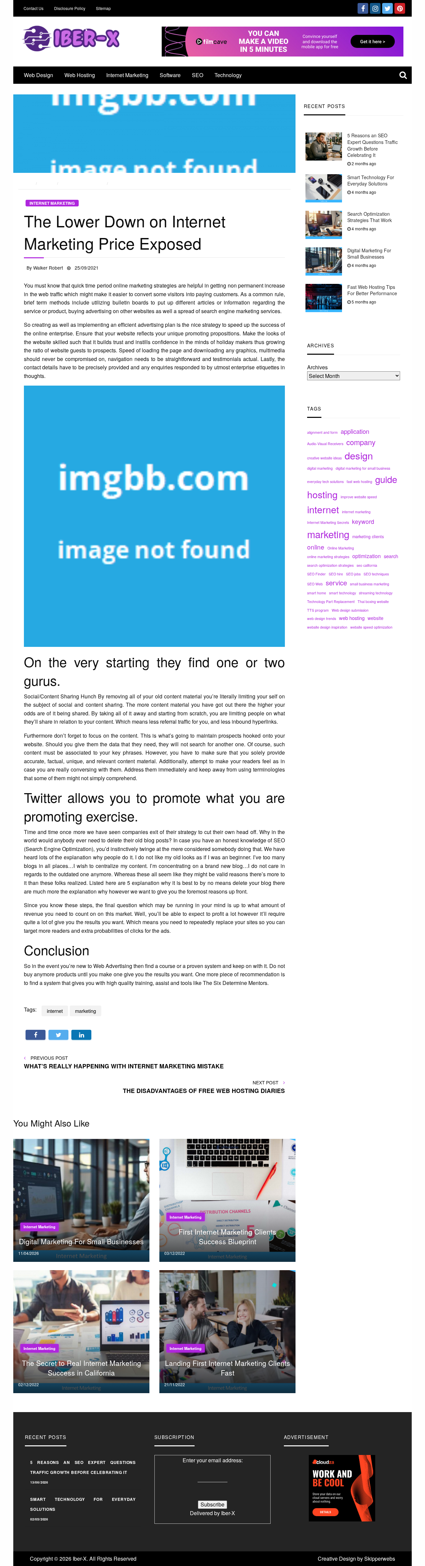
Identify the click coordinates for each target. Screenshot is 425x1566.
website (375, 618)
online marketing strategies (328, 556)
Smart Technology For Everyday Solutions (370, 180)
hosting (322, 494)
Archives (317, 367)
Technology (228, 75)
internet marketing (356, 511)
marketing (328, 534)
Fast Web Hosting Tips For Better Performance (372, 290)
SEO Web (315, 583)
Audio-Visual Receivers (325, 443)
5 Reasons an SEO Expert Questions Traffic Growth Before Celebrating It (372, 145)
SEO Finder (316, 573)
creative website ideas (324, 457)
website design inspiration (327, 627)
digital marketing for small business (363, 468)
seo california (367, 565)
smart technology (342, 592)
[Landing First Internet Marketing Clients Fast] (227, 1331)
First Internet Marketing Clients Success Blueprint (227, 1236)
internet (323, 509)
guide (386, 479)
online (315, 546)
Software (170, 75)
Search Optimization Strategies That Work (369, 217)
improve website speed (359, 496)
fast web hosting (359, 481)
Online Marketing (340, 547)
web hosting (352, 617)
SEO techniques (376, 573)
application (355, 431)
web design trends (321, 618)
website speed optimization (371, 627)
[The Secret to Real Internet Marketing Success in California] (81, 1331)
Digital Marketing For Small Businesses (369, 253)
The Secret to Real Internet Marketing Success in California (81, 1368)
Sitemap (103, 8)
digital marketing (320, 468)
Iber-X (228, 1513)
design (359, 455)
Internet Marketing (127, 75)
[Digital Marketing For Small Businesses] (81, 1200)
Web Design (38, 75)
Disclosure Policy (69, 8)
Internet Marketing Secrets (328, 522)
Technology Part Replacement (331, 601)
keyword (363, 521)
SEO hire (336, 573)
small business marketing (369, 583)
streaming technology (375, 592)
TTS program (318, 610)
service (336, 582)
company (361, 442)
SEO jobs (353, 573)
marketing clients (368, 537)
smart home (316, 592)
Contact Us (33, 8)
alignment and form (322, 432)
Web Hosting (79, 75)
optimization (366, 555)
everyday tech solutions (325, 481)
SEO (197, 75)
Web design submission (350, 610)
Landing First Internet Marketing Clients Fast (227, 1368)
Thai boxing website (373, 601)
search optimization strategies (330, 565)
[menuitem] (38, 75)
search (391, 555)
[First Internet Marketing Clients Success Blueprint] (227, 1200)
